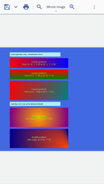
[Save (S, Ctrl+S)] (6, 6)
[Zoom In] (72, 6)
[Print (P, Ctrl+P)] (26, 6)
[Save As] (15, 6)
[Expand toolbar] (94, 6)
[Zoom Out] (39, 6)
